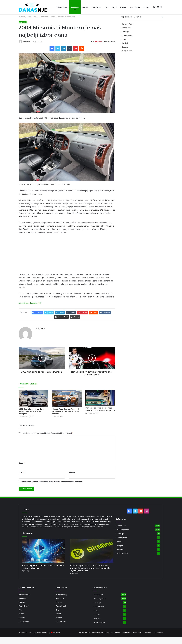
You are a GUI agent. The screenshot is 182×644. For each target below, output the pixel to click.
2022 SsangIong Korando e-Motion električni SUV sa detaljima (31, 411)
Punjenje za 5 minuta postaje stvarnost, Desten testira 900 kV (100, 409)
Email (21, 472)
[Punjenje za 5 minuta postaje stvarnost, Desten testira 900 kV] (100, 398)
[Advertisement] (67, 254)
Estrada (123, 7)
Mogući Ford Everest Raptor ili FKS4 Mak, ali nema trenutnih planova (65, 411)
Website (72, 472)
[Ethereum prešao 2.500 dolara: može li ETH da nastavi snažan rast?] (43, 551)
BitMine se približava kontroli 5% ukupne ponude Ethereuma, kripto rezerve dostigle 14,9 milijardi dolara (90, 568)
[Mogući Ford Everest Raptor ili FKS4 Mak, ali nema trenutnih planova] (67, 398)
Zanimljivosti (96, 7)
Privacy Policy (62, 7)
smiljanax (26, 42)
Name (22, 463)
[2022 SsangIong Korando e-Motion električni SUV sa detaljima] (33, 398)
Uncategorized (123, 530)
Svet (106, 7)
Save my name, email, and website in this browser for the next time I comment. (52, 482)
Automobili (75, 7)
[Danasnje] (33, 7)
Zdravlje (85, 7)
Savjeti (114, 7)
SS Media (56, 633)
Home (22, 17)
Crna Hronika (135, 7)
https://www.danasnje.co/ (30, 303)
